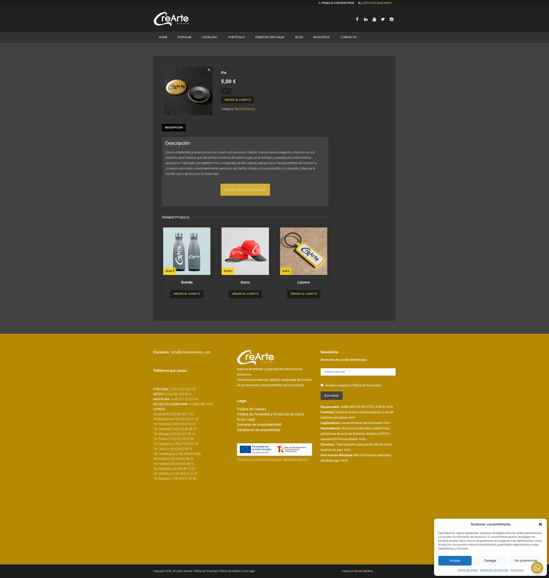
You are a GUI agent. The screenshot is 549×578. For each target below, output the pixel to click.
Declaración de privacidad (494, 570)
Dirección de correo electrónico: (344, 359)
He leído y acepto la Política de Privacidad (353, 385)
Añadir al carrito (237, 99)
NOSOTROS (322, 37)
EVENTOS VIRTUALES (269, 37)
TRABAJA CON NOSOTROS (337, 3)
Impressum (517, 570)
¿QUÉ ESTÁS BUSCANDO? (376, 3)
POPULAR (184, 37)
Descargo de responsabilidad (259, 424)
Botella (187, 282)
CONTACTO (349, 37)
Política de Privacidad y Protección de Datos (270, 414)
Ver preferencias (525, 560)
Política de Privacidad (206, 571)
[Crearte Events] (171, 19)
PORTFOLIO (236, 37)
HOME (163, 37)
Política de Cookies (251, 409)
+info (389, 407)
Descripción (174, 127)
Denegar (490, 560)
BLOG (299, 37)
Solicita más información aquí (245, 189)
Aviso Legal (246, 419)
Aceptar (454, 560)
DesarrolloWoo (363, 571)
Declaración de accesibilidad (258, 430)
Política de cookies (468, 570)
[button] (540, 524)
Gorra (245, 282)
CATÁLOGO (209, 37)
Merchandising (245, 109)
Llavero (304, 282)
